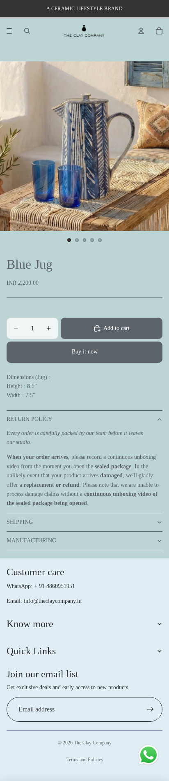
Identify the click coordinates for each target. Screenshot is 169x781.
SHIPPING (20, 522)
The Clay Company (93, 743)
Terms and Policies (84, 759)
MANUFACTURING (31, 540)
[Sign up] (150, 709)
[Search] (27, 31)
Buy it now (85, 352)
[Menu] (9, 30)
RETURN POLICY (29, 419)
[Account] (141, 31)
